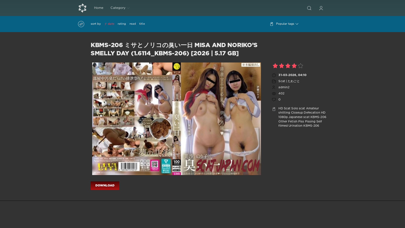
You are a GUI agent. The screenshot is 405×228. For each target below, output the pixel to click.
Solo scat (298, 108)
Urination (295, 126)
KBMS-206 (318, 117)
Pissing (310, 121)
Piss (301, 121)
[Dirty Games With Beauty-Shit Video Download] (82, 8)
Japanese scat (299, 117)
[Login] (321, 8)
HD (280, 108)
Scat (287, 108)
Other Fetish (287, 121)
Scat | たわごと (289, 81)
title (142, 24)
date (111, 24)
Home (98, 8)
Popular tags (285, 24)
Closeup (297, 112)
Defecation (312, 112)
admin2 (283, 87)
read (133, 24)
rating (122, 24)
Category (118, 8)
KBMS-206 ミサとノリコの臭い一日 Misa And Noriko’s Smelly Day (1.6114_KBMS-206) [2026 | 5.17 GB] (174, 49)
